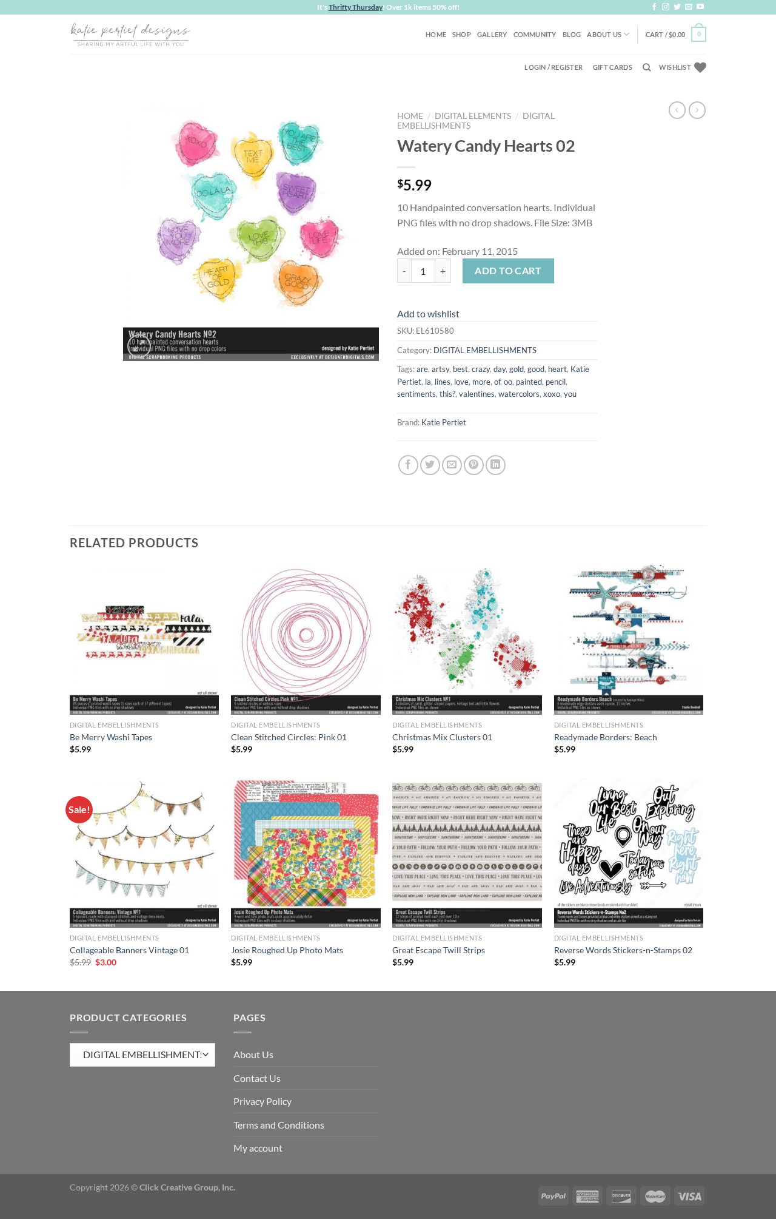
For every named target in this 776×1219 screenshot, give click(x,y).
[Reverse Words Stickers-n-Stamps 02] (629, 853)
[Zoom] (139, 346)
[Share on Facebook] (408, 465)
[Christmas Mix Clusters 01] (467, 640)
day (499, 369)
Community (535, 34)
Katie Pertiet (443, 422)
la (428, 382)
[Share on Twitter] (430, 465)
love (461, 382)
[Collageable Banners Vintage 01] (144, 853)
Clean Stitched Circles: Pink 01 (289, 737)
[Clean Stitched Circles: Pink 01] (306, 640)
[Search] (647, 67)
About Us (604, 34)
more (481, 382)
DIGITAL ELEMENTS (473, 116)
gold (516, 369)
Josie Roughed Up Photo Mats (287, 950)
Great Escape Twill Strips (438, 950)
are (422, 369)
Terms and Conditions (278, 1124)
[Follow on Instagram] (665, 7)
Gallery (492, 34)
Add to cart (508, 270)
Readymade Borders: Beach (605, 737)
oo (508, 382)
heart (557, 369)
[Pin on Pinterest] (474, 465)
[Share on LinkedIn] (496, 465)
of (497, 382)
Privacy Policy (262, 1101)
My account (258, 1147)
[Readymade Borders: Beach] (629, 640)
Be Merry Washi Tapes (111, 737)
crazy (481, 369)
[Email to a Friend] (452, 465)
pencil (556, 382)
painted (529, 382)
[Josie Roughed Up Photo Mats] (306, 853)
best (460, 369)
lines (442, 382)
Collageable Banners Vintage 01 (129, 950)
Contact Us (257, 1078)
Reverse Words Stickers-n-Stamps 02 (623, 950)
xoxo (551, 394)
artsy (440, 369)
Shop (461, 34)
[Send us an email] (688, 7)
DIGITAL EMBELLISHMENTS (485, 350)
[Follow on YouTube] (700, 7)
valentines (477, 394)
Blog (572, 34)
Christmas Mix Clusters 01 (442, 737)
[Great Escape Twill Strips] (467, 853)
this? (447, 394)
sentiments (416, 394)
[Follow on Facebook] (654, 7)
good (535, 369)
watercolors (519, 394)
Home (436, 34)
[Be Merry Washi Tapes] (144, 640)
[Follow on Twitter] (677, 7)
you (570, 394)
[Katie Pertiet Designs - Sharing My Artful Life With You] (130, 34)
